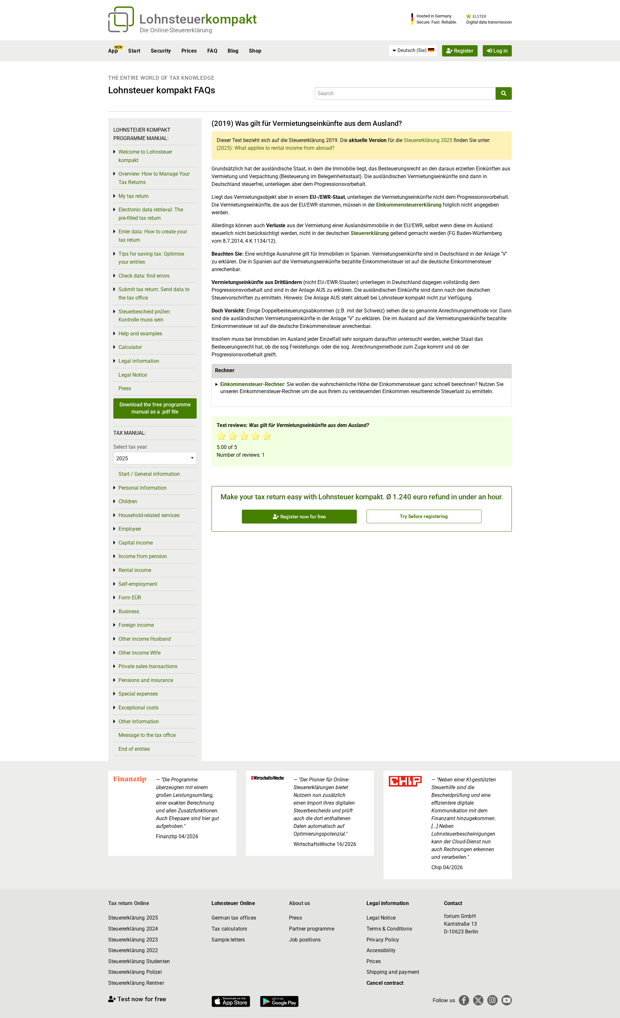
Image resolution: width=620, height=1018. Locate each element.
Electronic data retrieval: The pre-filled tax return (151, 214)
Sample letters (228, 940)
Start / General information (149, 474)
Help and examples (140, 334)
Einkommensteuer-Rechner (252, 384)
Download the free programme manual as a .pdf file (155, 408)
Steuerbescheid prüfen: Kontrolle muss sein (145, 316)
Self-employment (138, 584)
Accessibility (381, 950)
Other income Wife (139, 653)
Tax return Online (128, 903)
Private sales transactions (148, 666)
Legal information (139, 361)
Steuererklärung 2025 (428, 140)
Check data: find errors (144, 276)
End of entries (134, 749)
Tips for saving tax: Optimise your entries (151, 258)
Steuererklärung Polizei (135, 972)
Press (125, 388)
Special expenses (138, 694)
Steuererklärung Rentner (136, 983)
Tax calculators (229, 929)
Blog (233, 51)
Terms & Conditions (389, 929)
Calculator (130, 347)
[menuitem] (413, 50)
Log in (500, 51)
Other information (139, 721)
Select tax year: (130, 447)
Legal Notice (133, 375)
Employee (130, 529)
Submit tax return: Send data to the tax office (154, 293)
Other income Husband (145, 639)
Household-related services (149, 515)
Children (128, 501)
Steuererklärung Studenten (139, 961)
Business (129, 611)
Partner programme (311, 929)
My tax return (134, 196)
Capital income (136, 543)
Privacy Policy (383, 940)
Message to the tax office (147, 735)
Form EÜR (130, 598)
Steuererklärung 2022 (133, 950)
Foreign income (136, 625)
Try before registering (424, 516)
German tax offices (234, 918)
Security (161, 51)
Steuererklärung (370, 233)
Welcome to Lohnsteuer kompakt (145, 156)
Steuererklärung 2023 (133, 940)
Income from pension (143, 556)
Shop (255, 51)
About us (299, 903)
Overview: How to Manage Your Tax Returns (154, 178)
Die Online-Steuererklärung (176, 30)
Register (463, 51)
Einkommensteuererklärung (408, 205)
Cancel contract (385, 983)
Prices (189, 51)
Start (134, 51)
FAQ (212, 51)
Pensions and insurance (146, 680)
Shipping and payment (393, 972)
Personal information (143, 488)
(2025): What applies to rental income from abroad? (276, 148)
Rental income (135, 570)
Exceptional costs (139, 708)
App (113, 51)
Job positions (305, 940)
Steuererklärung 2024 (133, 929)
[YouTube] (506, 1000)
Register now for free (302, 517)
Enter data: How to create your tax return (153, 236)
